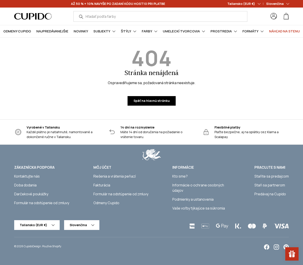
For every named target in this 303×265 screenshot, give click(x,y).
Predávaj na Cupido (270, 194)
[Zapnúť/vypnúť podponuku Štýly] (134, 31)
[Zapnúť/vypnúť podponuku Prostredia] (235, 31)
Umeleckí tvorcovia (181, 31)
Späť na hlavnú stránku (152, 101)
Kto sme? (180, 176)
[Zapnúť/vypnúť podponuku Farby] (155, 31)
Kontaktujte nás (27, 176)
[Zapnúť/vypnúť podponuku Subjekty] (113, 31)
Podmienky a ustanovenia (193, 199)
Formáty (250, 31)
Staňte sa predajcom (271, 176)
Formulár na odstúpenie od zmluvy (41, 202)
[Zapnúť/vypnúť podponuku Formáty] (262, 31)
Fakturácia (101, 185)
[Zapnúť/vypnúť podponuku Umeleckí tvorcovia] (203, 31)
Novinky (81, 31)
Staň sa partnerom (269, 185)
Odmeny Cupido (17, 31)
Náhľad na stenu (284, 31)
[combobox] (160, 16)
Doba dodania (25, 185)
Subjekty (101, 31)
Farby (147, 31)
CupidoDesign (32, 246)
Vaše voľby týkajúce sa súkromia (198, 208)
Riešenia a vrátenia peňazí (114, 176)
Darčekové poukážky (31, 194)
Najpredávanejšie (52, 31)
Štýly (126, 31)
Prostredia (221, 31)
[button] (286, 16)
